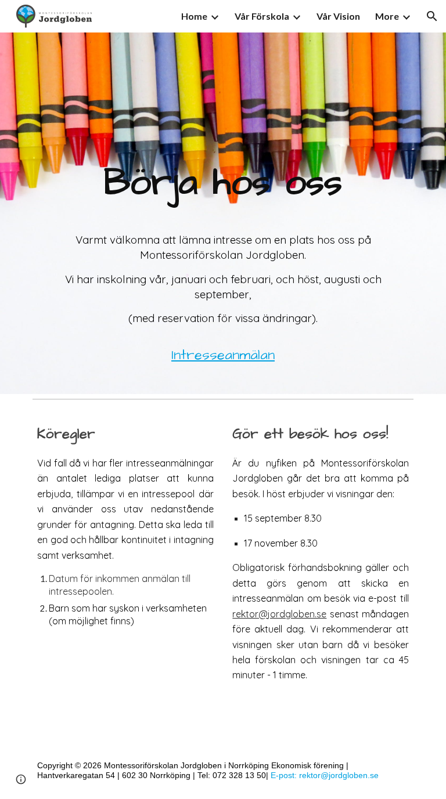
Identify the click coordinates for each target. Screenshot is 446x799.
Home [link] (194, 15)
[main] (223, 213)
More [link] (387, 15)
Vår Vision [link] (338, 15)
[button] (432, 16)
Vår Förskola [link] (262, 15)
